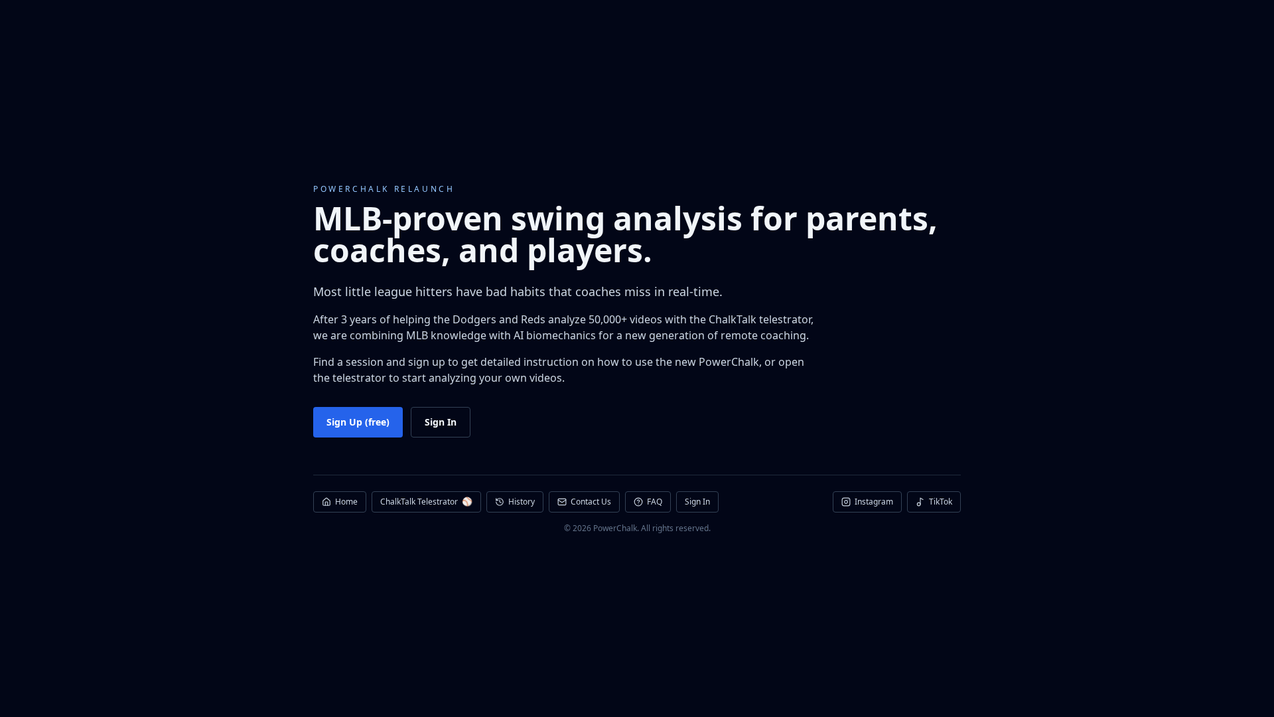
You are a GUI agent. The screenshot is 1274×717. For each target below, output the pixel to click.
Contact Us (591, 501)
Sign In (441, 422)
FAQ (654, 501)
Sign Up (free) (357, 422)
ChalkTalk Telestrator (426, 501)
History (521, 501)
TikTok (940, 501)
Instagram (874, 501)
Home (346, 501)
